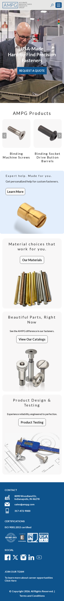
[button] (59, 136)
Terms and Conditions (32, 595)
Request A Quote (32, 70)
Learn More (15, 191)
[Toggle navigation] (58, 5)
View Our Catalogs (32, 339)
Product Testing (32, 422)
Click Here (10, 580)
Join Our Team (14, 571)
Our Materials (32, 260)
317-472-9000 (22, 510)
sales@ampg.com (24, 504)
